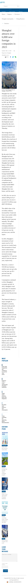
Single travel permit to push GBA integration (4, 396)
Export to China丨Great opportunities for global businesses (4, 384)
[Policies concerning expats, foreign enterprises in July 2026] (5, 507)
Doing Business (20, 19)
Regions (22, 15)
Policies (12, 12)
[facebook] (10, 57)
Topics (14, 15)
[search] (17, 6)
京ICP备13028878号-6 (14, 580)
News (21, 12)
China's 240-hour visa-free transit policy (4, 448)
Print (8, 56)
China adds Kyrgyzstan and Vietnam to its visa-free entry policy (4, 370)
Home (4, 12)
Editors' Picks (5, 428)
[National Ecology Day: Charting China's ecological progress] (5, 458)
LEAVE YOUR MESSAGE (5, 549)
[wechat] (15, 57)
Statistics (6, 23)
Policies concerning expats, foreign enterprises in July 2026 (5, 519)
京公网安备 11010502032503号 (14, 582)
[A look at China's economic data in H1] (5, 531)
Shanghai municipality (7, 19)
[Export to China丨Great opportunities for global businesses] (5, 483)
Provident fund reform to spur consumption (4, 407)
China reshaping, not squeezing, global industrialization (4, 419)
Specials (5, 15)
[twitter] (13, 57)
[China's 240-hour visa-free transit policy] (5, 437)
